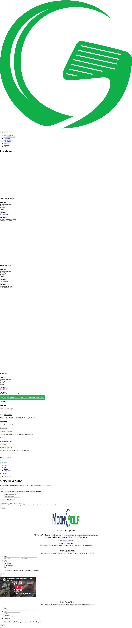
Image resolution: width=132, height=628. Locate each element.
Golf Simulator (8, 140)
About (5, 465)
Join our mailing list (44, 545)
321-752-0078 (4, 214)
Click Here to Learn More (66, 540)
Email (5, 560)
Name (5, 556)
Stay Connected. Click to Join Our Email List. (23, 397)
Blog (5, 467)
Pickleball (6, 143)
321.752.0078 (8, 415)
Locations (6, 145)
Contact (6, 146)
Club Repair (7, 141)
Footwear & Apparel (9, 137)
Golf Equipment (8, 135)
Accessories (7, 138)
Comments (7, 618)
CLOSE (3, 508)
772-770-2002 (4, 281)
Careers (6, 469)
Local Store (7, 563)
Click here (2, 503)
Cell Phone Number (10, 494)
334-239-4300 (4, 389)
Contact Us (7, 470)
